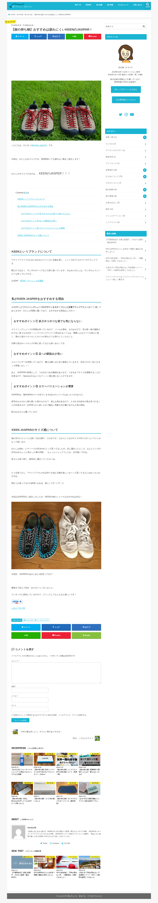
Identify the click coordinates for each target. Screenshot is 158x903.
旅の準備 (110, 5)
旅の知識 (99, 5)
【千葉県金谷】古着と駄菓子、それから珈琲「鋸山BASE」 (124, 241)
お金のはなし (112, 203)
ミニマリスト (112, 222)
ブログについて (113, 183)
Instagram (55, 843)
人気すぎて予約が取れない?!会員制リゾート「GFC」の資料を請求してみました (124, 269)
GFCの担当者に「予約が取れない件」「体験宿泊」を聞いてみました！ (124, 259)
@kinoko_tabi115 (38, 145)
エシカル (111, 144)
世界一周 (78, 5)
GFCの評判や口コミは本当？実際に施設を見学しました (124, 250)
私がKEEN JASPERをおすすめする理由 (35, 206)
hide (26, 192)
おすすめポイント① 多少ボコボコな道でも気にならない (46, 213)
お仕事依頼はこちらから (126, 100)
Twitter (45, 843)
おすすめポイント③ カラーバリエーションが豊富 (43, 228)
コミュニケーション (115, 216)
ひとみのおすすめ (43, 620)
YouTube (67, 843)
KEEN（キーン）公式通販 (31, 281)
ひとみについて (123, 5)
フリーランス (112, 163)
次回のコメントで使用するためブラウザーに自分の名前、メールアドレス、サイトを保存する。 (50, 715)
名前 (13, 686)
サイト (14, 705)
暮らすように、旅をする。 (77, 896)
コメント (15, 661)
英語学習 (111, 157)
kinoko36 (32, 827)
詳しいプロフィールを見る (126, 89)
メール (14, 696)
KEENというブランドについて (31, 199)
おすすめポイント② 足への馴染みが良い (39, 221)
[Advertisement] (56, 59)
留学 (109, 209)
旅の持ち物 (17, 620)
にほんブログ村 (18, 608)
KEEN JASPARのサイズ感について (33, 235)
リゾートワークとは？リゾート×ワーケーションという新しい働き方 (125, 278)
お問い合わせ (137, 5)
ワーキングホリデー (115, 150)
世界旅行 (88, 5)
